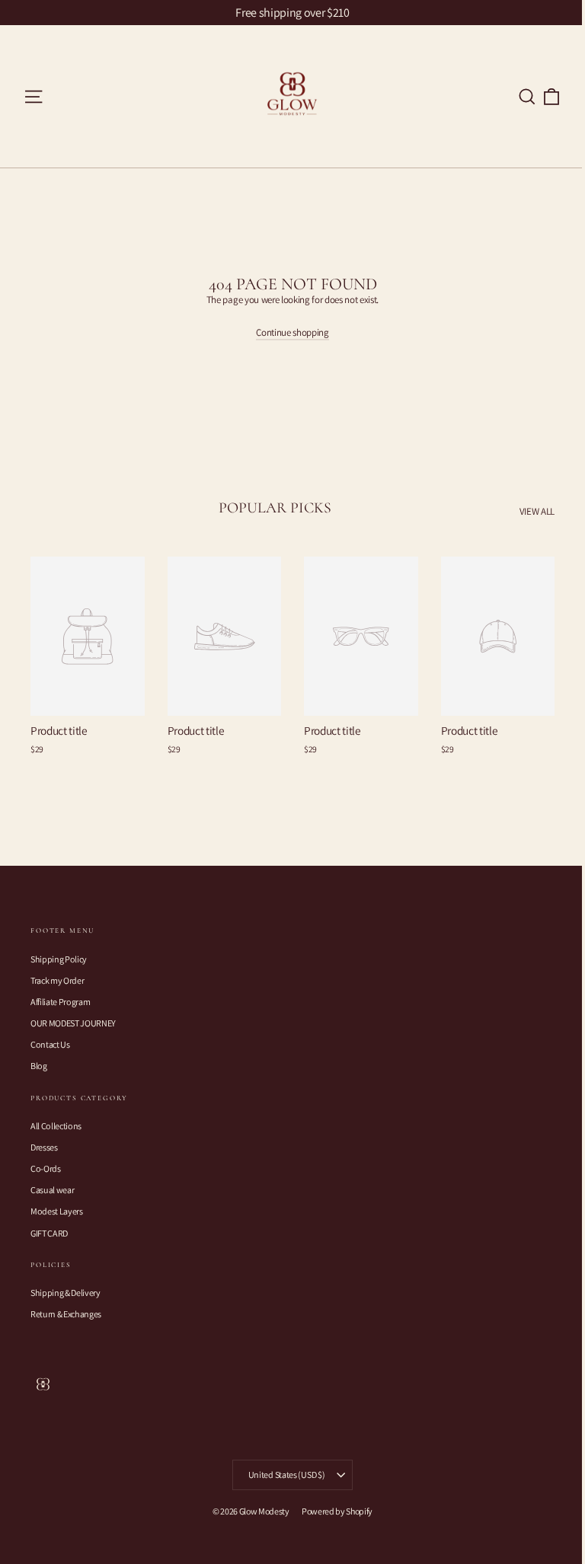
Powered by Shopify (337, 1511)
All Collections (56, 1126)
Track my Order (57, 980)
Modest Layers (56, 1211)
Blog (38, 1065)
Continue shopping (292, 332)
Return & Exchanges (65, 1314)
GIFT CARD (49, 1233)
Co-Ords (45, 1168)
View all (537, 511)
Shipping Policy (58, 959)
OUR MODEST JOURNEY (73, 1023)
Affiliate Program (60, 1001)
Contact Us (50, 1044)
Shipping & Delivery (65, 1292)
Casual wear (52, 1189)
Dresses (44, 1147)
